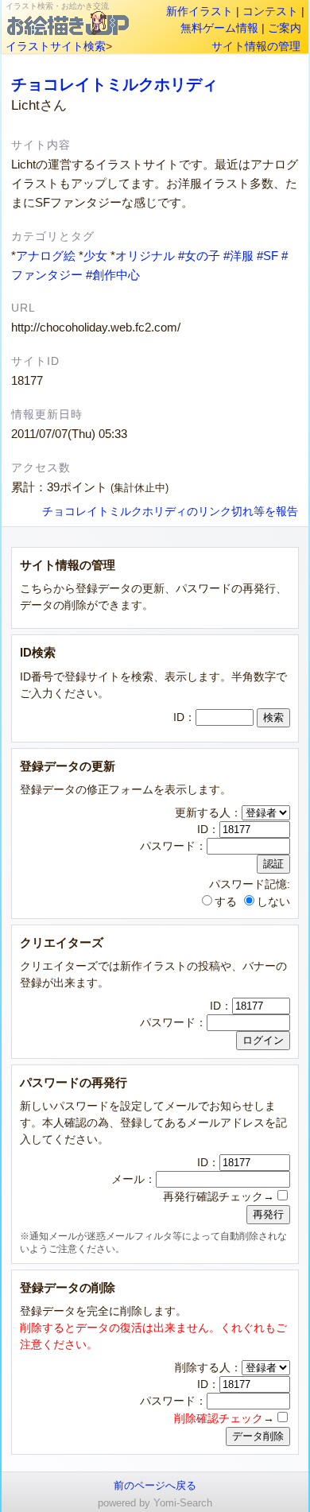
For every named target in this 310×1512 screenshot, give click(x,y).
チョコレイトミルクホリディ (114, 84)
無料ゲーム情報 (219, 27)
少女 (95, 255)
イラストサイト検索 (56, 46)
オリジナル (145, 255)
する (226, 901)
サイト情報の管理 (255, 46)
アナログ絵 (46, 255)
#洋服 (238, 255)
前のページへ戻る (155, 1485)
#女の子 (199, 255)
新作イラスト (199, 11)
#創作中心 (113, 274)
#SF (267, 255)
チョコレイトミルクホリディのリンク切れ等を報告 (170, 512)
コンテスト (270, 11)
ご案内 (284, 27)
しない (273, 901)
